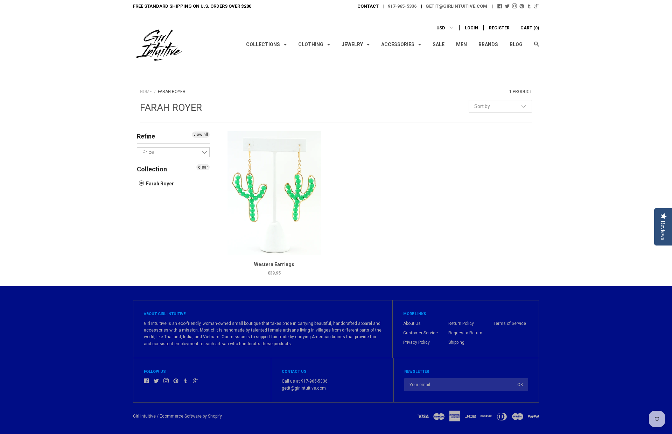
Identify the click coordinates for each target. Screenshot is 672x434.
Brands (488, 44)
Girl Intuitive (144, 416)
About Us (412, 323)
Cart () (529, 28)
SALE (438, 44)
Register (499, 28)
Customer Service (420, 332)
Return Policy (461, 323)
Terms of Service (509, 323)
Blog (516, 44)
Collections (263, 44)
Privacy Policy (416, 342)
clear (203, 167)
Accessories (398, 44)
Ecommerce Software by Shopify (191, 416)
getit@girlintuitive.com (456, 6)
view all (201, 134)
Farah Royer (159, 183)
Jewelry (353, 44)
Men (461, 44)
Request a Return (465, 332)
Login (471, 28)
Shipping (456, 342)
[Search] (536, 47)
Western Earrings (274, 264)
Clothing (311, 44)
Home (146, 91)
